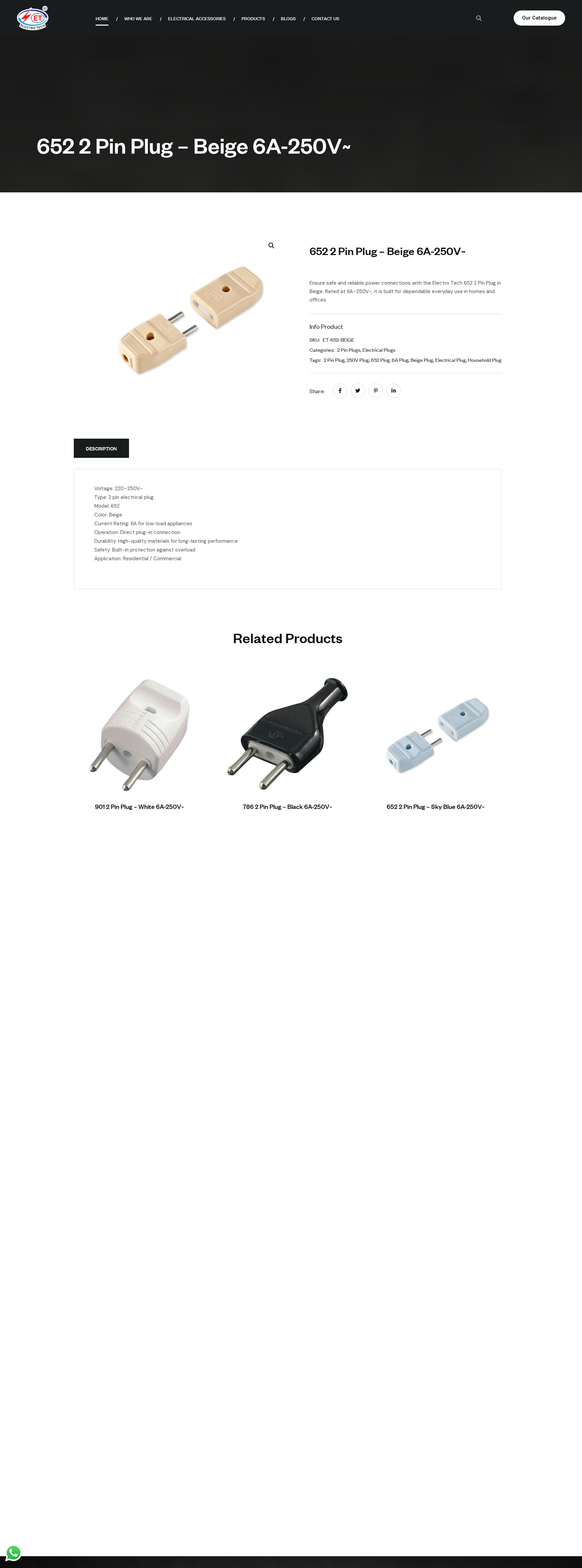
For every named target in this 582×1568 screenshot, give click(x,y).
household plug (485, 359)
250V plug (358, 359)
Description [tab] (101, 448)
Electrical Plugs (378, 349)
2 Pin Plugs (348, 349)
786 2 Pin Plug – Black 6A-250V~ (287, 806)
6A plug (400, 359)
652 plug (380, 359)
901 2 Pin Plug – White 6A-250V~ (139, 806)
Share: (317, 391)
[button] (271, 246)
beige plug (422, 359)
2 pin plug (334, 359)
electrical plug (450, 359)
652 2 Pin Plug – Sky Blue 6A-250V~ (436, 806)
